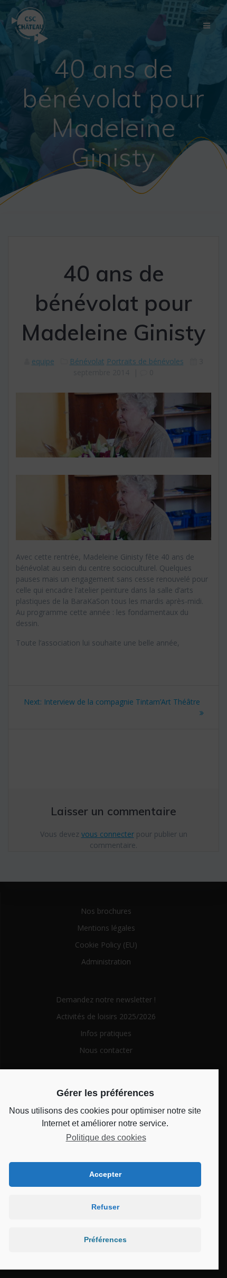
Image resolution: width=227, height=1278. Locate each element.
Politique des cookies (106, 1137)
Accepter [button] (105, 1174)
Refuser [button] (105, 1207)
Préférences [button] (105, 1239)
